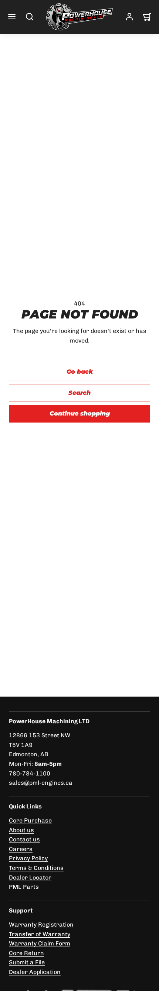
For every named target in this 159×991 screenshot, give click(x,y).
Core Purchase (30, 820)
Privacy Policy (28, 858)
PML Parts (24, 886)
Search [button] (79, 392)
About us (21, 830)
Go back (80, 371)
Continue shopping (80, 413)
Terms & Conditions (36, 867)
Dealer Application (35, 971)
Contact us (24, 839)
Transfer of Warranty (39, 934)
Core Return (26, 953)
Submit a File (27, 962)
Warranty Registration (41, 924)
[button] (12, 17)
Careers (21, 848)
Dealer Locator (30, 877)
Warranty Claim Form (39, 943)
